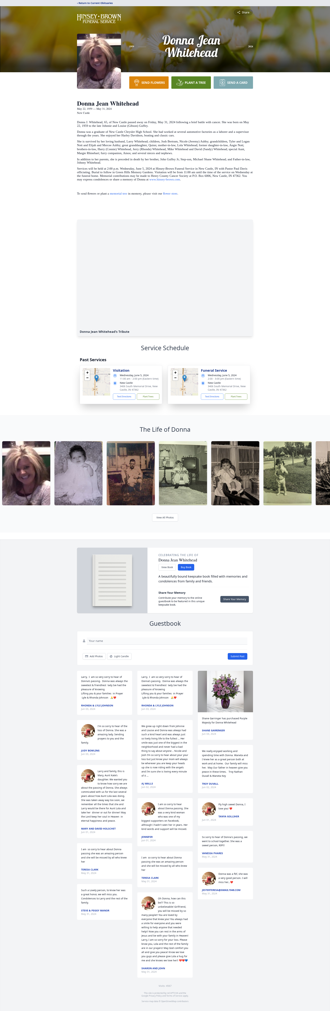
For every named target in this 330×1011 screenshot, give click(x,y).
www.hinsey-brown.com (164, 179)
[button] (96, 378)
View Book (167, 567)
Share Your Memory (234, 599)
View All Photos (165, 517)
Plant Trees (148, 396)
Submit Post (237, 656)
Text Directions (124, 396)
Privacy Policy (155, 995)
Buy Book (186, 567)
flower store (170, 193)
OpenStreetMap (168, 1001)
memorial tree (118, 193)
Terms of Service (174, 995)
